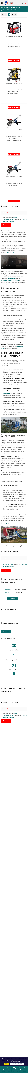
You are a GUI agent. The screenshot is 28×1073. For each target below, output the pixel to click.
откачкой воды (12, 278)
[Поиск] (22, 3)
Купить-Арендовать (14, 60)
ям (15, 304)
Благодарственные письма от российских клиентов (20, 591)
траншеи (9, 280)
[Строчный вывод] (12, 14)
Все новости (6, 631)
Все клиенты (26, 688)
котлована (4, 280)
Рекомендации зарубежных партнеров (7, 590)
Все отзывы (26, 609)
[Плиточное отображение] (9, 14)
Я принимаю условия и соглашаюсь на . (15, 219)
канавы (17, 280)
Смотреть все (12, 598)
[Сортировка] (5, 14)
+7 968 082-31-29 (11, 252)
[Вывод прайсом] (15, 14)
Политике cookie (16, 1061)
